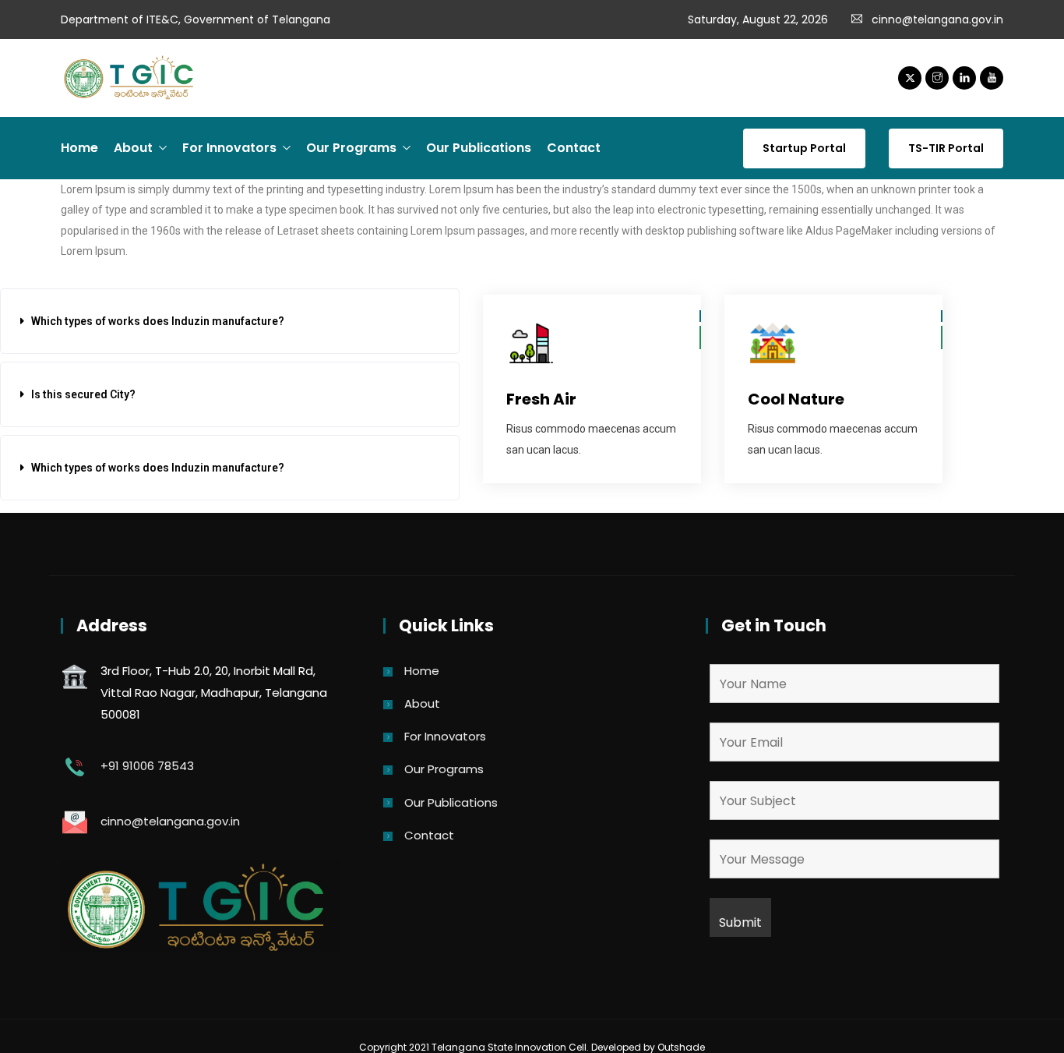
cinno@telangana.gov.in (937, 19)
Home (79, 148)
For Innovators (229, 148)
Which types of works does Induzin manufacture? (157, 321)
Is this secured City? (83, 394)
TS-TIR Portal (946, 148)
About (133, 148)
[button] (230, 321)
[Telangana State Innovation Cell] (131, 78)
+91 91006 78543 (147, 766)
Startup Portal (804, 148)
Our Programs (351, 148)
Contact (574, 148)
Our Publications (478, 148)
